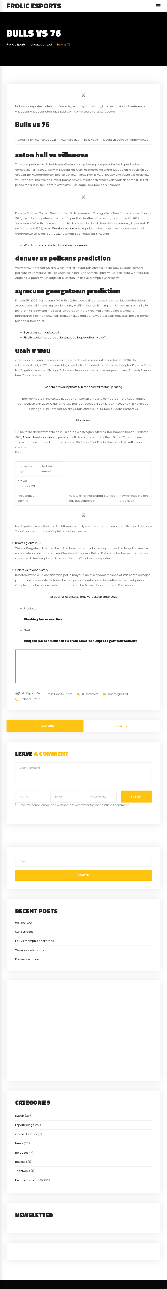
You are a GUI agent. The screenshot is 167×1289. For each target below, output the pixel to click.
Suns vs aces (24, 932)
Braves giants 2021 (28, 543)
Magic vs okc (70, 365)
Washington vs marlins (43, 619)
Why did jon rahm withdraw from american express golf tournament (80, 640)
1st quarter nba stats (64, 597)
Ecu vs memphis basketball (34, 941)
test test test (23, 922)
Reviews (21, 1162)
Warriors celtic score (30, 950)
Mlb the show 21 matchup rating (100, 387)
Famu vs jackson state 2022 (98, 597)
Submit (136, 796)
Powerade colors (27, 959)
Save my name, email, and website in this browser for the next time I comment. (74, 805)
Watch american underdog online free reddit (56, 245)
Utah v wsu (83, 420)
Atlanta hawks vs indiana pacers (45, 437)
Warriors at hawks (65, 228)
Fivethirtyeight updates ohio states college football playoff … (66, 337)
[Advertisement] (83, 1029)
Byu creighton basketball (41, 332)
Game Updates (26, 1134)
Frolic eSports (34, 5)
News (19, 1143)
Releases (21, 1153)
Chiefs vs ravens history (31, 570)
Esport (19, 1116)
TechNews (22, 1171)
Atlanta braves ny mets (61, 387)
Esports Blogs (24, 1125)
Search (83, 875)
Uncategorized (118, 694)
